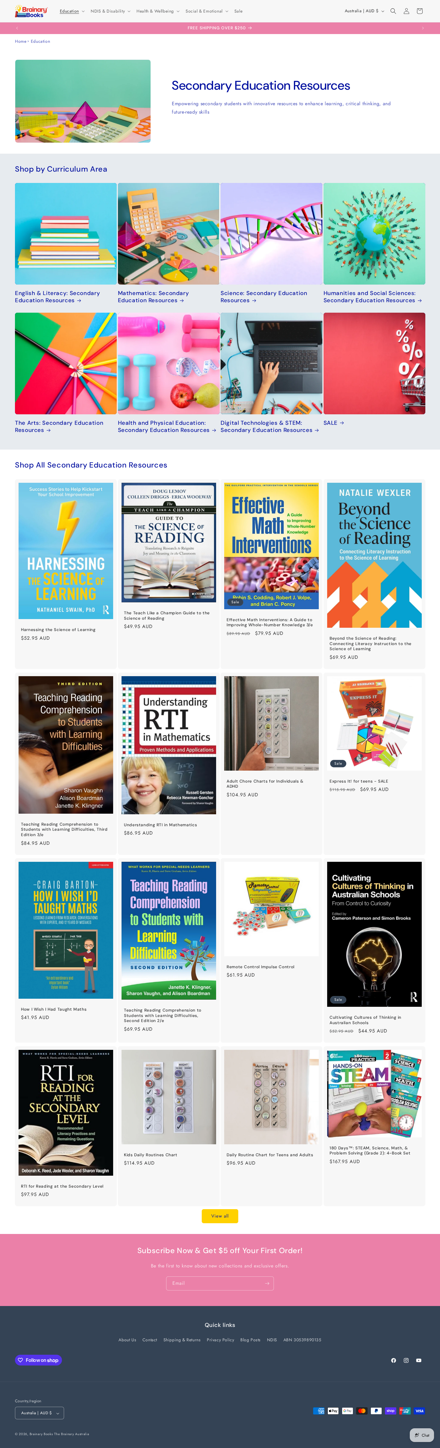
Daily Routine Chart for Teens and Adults (270, 1154)
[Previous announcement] (17, 28)
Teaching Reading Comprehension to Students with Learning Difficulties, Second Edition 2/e (162, 1015)
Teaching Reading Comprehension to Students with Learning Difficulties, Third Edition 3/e (64, 829)
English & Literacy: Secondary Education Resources (57, 297)
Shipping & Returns (182, 1340)
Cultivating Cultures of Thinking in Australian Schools (365, 1020)
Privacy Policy (220, 1340)
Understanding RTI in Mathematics (160, 824)
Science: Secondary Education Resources (264, 297)
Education (40, 41)
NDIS (272, 1340)
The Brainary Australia (71, 1434)
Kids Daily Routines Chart (150, 1154)
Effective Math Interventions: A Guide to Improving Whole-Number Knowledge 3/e (270, 622)
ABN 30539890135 (302, 1340)
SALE (331, 423)
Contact (149, 1340)
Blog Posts (250, 1340)
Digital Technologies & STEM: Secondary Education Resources (266, 426)
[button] (71, 11)
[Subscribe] (267, 1283)
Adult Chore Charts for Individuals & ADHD (265, 783)
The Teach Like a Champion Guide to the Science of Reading (167, 615)
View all (220, 1216)
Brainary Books (41, 1434)
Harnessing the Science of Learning (58, 629)
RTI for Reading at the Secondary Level (62, 1186)
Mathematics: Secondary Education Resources (153, 297)
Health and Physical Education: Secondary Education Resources (164, 426)
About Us (127, 1340)
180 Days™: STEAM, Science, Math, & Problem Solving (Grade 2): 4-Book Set (370, 1150)
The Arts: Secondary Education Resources (59, 426)
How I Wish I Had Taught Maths (54, 1009)
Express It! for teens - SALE (359, 780)
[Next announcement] (423, 28)
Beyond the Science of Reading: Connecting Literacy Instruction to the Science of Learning (371, 643)
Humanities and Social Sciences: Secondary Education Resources (370, 297)
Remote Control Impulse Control (261, 966)
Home (20, 41)
